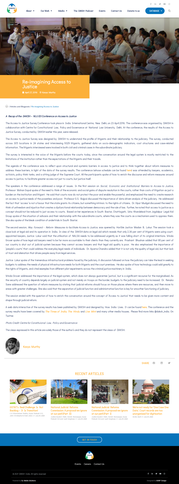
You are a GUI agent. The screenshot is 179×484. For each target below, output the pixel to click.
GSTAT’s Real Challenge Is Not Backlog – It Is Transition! (26, 408)
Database (154, 10)
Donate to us (133, 10)
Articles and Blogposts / (20, 106)
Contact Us (116, 10)
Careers (87, 464)
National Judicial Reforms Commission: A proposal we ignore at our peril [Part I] (110, 410)
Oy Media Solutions (28, 480)
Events (102, 10)
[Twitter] (160, 4)
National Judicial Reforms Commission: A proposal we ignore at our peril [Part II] (69, 410)
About (29, 10)
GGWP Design (161, 480)
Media (61, 10)
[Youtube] (165, 4)
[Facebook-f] (151, 4)
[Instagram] (170, 4)
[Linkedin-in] (156, 4)
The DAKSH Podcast (83, 10)
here (129, 170)
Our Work (45, 10)
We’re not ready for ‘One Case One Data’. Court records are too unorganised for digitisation (151, 410)
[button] (169, 11)
